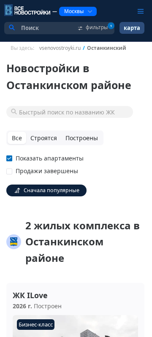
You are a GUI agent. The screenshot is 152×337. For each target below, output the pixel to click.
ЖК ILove (30, 295)
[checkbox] (46, 158)
